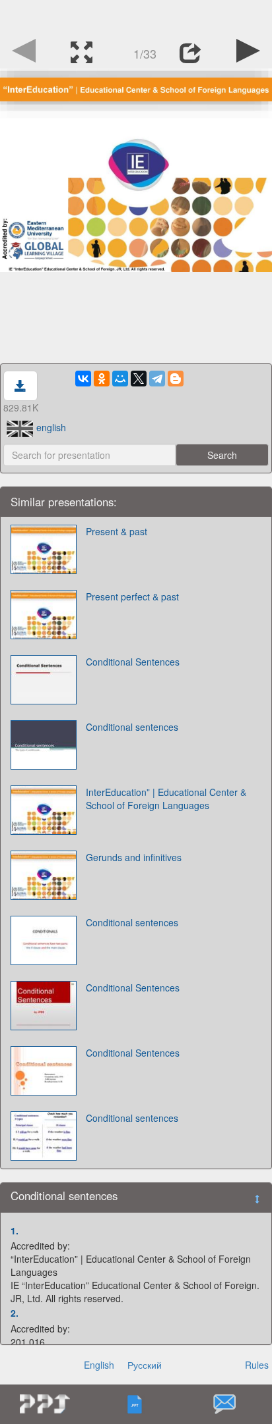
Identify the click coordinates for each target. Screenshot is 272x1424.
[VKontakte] (83, 378)
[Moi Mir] (120, 378)
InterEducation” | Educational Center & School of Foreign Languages (166, 798)
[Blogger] (176, 378)
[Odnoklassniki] (102, 378)
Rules (257, 1364)
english (51, 427)
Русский (144, 1364)
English (99, 1364)
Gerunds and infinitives (134, 857)
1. (14, 1230)
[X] (139, 378)
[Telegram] (157, 378)
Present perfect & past (132, 596)
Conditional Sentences (133, 661)
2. (14, 1312)
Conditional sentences (132, 726)
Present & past (116, 531)
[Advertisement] (136, 16)
